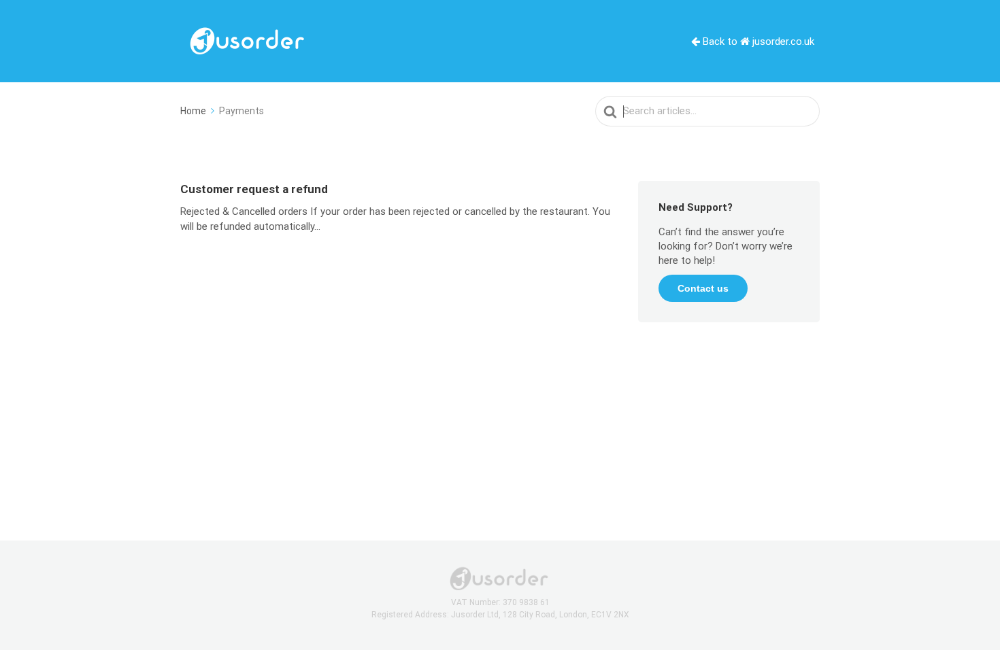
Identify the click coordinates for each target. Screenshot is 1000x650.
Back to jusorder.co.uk (757, 41)
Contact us (703, 288)
